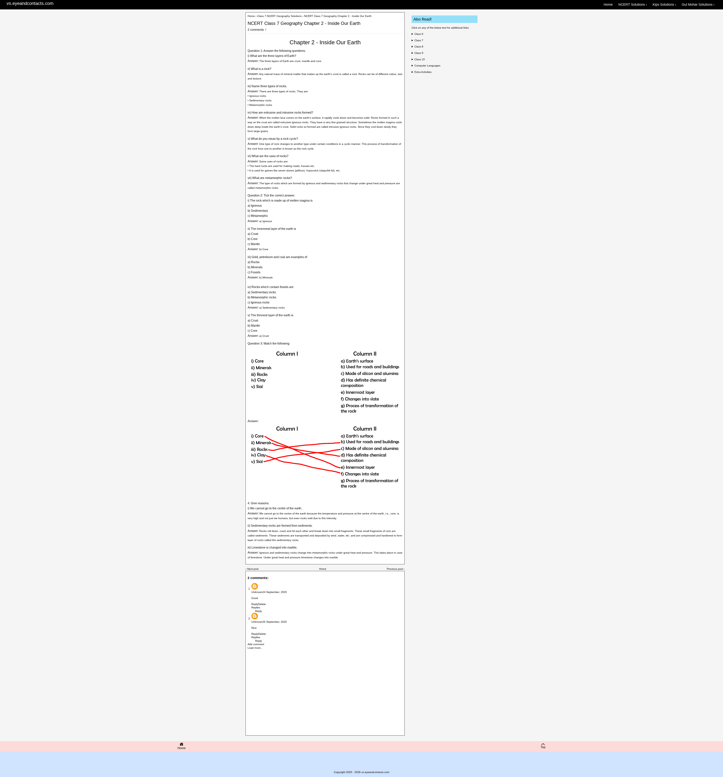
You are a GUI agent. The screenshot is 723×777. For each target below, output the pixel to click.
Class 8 (418, 46)
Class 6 (418, 33)
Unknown (256, 592)
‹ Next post (252, 568)
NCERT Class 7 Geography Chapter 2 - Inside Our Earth (304, 23)
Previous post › (396, 568)
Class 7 (418, 40)
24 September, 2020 (274, 592)
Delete (262, 604)
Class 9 (418, 52)
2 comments (256, 29)
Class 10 (419, 59)
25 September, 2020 (274, 621)
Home (251, 16)
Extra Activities (423, 71)
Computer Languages (427, 65)
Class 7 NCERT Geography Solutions (279, 16)
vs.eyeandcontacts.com (30, 3)
